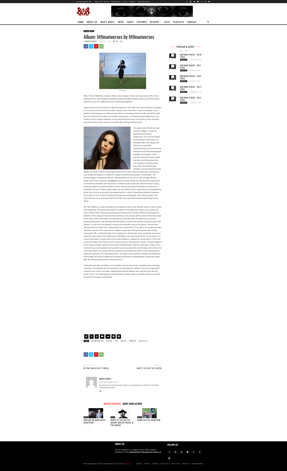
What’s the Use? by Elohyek (149, 368)
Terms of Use (175, 464)
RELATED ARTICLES (111, 403)
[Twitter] (205, 1)
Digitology (127, 464)
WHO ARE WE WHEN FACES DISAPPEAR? (94, 421)
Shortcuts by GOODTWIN (148, 420)
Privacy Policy (165, 464)
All (181, 51)
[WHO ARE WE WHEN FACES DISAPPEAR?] (96, 413)
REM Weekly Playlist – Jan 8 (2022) (190, 77)
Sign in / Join (98, 1)
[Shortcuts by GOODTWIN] (149, 413)
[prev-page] (85, 430)
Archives (147, 464)
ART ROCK (109, 341)
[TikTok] (201, 1)
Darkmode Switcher (144, 1)
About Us (106, 1)
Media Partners (116, 1)
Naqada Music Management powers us (145, 452)
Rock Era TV (185, 464)
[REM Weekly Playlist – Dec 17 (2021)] (172, 88)
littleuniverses (143, 341)
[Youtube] (209, 1)
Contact (132, 1)
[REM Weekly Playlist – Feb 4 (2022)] (172, 66)
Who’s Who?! (107, 22)
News (121, 22)
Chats (130, 22)
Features (142, 22)
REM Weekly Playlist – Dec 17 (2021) (191, 88)
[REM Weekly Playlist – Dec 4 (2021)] (172, 99)
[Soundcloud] (194, 1)
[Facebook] (187, 1)
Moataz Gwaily (91, 41)
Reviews (154, 22)
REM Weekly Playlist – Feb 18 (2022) (190, 55)
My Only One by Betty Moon (96, 368)
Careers (125, 1)
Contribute (155, 464)
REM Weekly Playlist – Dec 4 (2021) (190, 98)
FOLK (116, 341)
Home (81, 22)
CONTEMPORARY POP (97, 341)
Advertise (139, 464)
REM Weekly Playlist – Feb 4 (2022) (190, 66)
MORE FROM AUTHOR (132, 403)
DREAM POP (132, 341)
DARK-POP (123, 341)
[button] (208, 22)
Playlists (178, 22)
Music (98, 28)
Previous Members (197, 464)
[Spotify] (198, 1)
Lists (167, 22)
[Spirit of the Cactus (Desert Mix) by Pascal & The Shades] (122, 413)
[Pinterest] (96, 46)
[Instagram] (190, 1)
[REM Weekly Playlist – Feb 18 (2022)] (172, 56)
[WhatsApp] (101, 46)
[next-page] (88, 430)
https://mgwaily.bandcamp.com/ (108, 382)
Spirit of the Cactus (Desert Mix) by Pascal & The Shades (122, 423)
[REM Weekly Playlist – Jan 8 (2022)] (172, 77)
